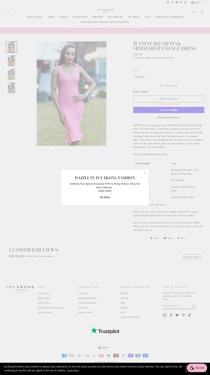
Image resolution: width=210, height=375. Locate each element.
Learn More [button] (73, 370)
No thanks (105, 197)
